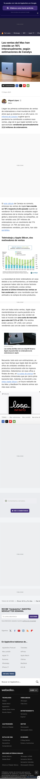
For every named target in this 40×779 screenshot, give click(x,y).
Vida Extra (24, 703)
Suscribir (33, 616)
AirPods (23, 651)
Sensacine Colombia (27, 762)
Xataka (4, 701)
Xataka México (6, 756)
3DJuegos (24, 701)
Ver (21, 511)
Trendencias (6, 740)
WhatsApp (5, 663)
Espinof (23, 717)
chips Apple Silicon (9, 382)
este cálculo (9, 203)
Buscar (37, 682)
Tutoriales (24, 647)
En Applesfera (8, 346)
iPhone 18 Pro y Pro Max (25, 601)
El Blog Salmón (25, 740)
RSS (27, 630)
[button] (15, 100)
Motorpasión (25, 727)
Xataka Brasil (6, 759)
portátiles (5, 230)
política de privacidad (29, 621)
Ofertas (23, 659)
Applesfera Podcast (8, 647)
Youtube (19, 630)
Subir (32, 690)
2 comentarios (9, 85)
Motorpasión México (27, 765)
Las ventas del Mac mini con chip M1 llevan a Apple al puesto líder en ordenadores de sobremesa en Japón (19, 351)
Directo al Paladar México (10, 765)
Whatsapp (17, 33)
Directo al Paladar (7, 727)
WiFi (24, 33)
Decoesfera (6, 743)
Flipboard (24, 85)
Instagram (23, 630)
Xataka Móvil (6, 703)
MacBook (24, 663)
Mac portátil (26, 417)
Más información (32, 777)
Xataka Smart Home (8, 709)
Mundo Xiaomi (6, 712)
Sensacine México (26, 759)
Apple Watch (25, 655)
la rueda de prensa (25, 374)
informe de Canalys (10, 117)
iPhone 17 (5, 667)
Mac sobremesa (15, 417)
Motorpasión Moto (27, 730)
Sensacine (24, 714)
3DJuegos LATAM (26, 756)
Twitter (20, 85)
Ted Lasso (7, 33)
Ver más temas (8, 674)
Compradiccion (7, 746)
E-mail (28, 85)
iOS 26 (23, 667)
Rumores (5, 659)
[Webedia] (8, 691)
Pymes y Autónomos (27, 743)
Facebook (16, 85)
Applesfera (5, 706)
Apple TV (31, 33)
